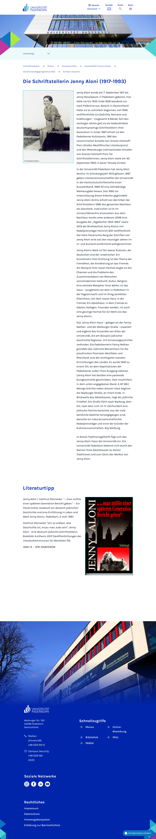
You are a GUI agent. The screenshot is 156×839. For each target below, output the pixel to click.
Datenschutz (32, 814)
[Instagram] (26, 784)
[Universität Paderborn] (36, 709)
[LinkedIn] (40, 784)
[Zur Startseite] (35, 7)
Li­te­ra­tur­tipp (28, 53)
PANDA (90, 743)
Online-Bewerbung (119, 729)
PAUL (116, 737)
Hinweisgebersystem (37, 819)
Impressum (31, 808)
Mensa (90, 727)
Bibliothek (92, 737)
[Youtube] (47, 784)
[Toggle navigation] (48, 53)
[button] (95, 7)
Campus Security (38, 751)
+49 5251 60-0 (36, 744)
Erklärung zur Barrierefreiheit (42, 825)
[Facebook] (33, 784)
